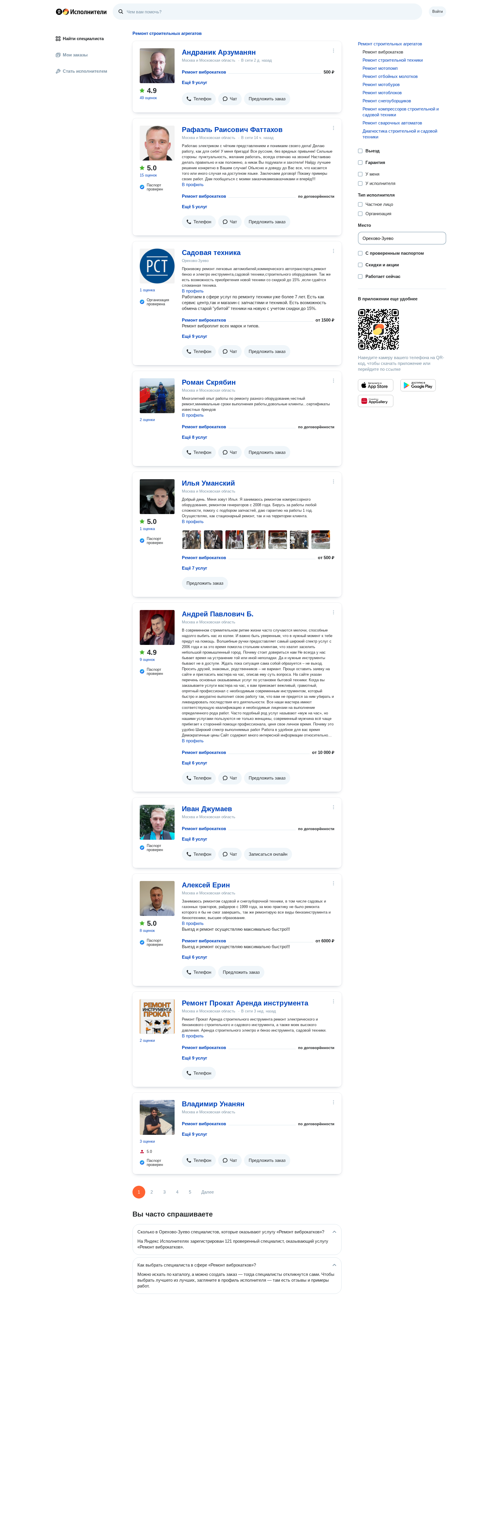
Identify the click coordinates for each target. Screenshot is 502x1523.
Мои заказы (75, 54)
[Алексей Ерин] (157, 898)
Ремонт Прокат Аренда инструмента (245, 1003)
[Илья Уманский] (157, 496)
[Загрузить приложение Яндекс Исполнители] (402, 329)
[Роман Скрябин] (157, 395)
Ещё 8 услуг (194, 437)
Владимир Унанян (213, 1104)
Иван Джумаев (207, 809)
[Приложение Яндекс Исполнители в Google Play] (418, 385)
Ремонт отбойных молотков (390, 76)
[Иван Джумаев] (157, 822)
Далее (207, 1191)
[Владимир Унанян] (157, 1117)
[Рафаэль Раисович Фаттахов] (157, 143)
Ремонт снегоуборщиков (387, 100)
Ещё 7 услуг (194, 568)
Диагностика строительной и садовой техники (400, 134)
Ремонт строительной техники (393, 60)
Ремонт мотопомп (380, 68)
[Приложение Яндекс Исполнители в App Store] (375, 385)
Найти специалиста (83, 38)
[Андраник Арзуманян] (157, 65)
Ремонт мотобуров (381, 84)
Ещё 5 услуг (194, 206)
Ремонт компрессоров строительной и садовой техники (401, 111)
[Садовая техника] (157, 266)
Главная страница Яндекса (59, 11)
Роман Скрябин (209, 382)
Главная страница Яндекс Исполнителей (81, 11)
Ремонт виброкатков (204, 71)
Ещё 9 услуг (194, 82)
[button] (199, 98)
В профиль (193, 184)
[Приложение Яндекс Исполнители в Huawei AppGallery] (375, 401)
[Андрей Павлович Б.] (157, 627)
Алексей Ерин (206, 885)
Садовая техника (211, 252)
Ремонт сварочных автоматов (392, 122)
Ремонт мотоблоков (382, 92)
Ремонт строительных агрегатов (390, 43)
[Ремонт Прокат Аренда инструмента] (157, 1016)
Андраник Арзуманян (219, 52)
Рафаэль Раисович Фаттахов (232, 129)
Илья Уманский (208, 483)
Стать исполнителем (85, 71)
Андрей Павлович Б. (218, 614)
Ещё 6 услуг (194, 762)
